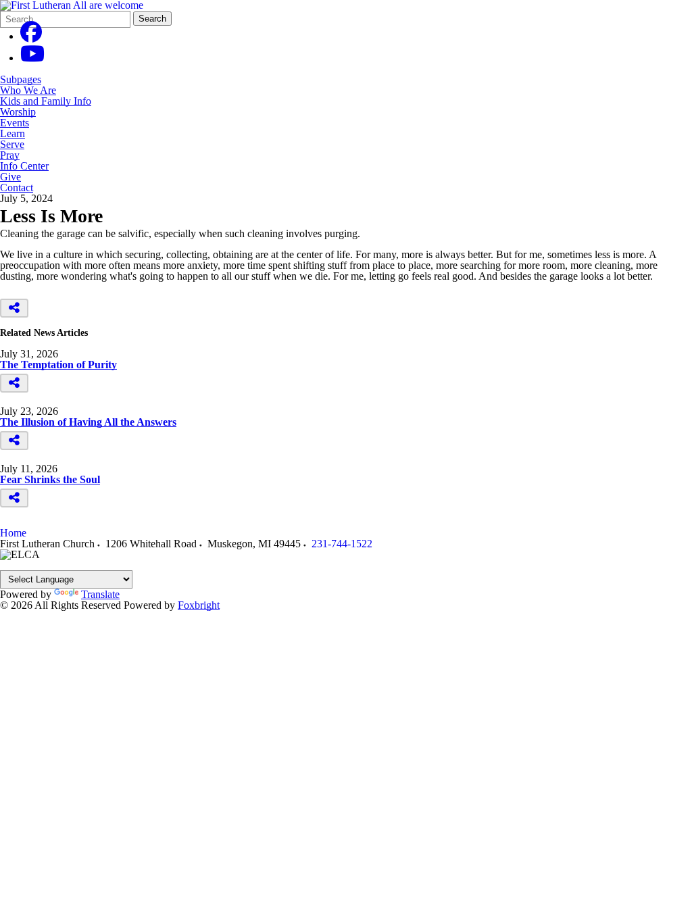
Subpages (20, 79)
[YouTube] (32, 58)
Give (10, 177)
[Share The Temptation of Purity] (14, 383)
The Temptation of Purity (58, 364)
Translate (100, 594)
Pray (10, 155)
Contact (16, 187)
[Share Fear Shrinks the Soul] (14, 498)
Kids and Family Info (45, 101)
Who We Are (28, 90)
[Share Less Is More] (14, 308)
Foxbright (199, 605)
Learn (12, 133)
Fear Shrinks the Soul (50, 479)
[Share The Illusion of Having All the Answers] (14, 440)
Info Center (24, 166)
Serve (12, 144)
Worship (18, 112)
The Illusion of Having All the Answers (88, 422)
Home (13, 533)
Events (14, 123)
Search (152, 19)
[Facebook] (31, 36)
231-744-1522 (342, 543)
